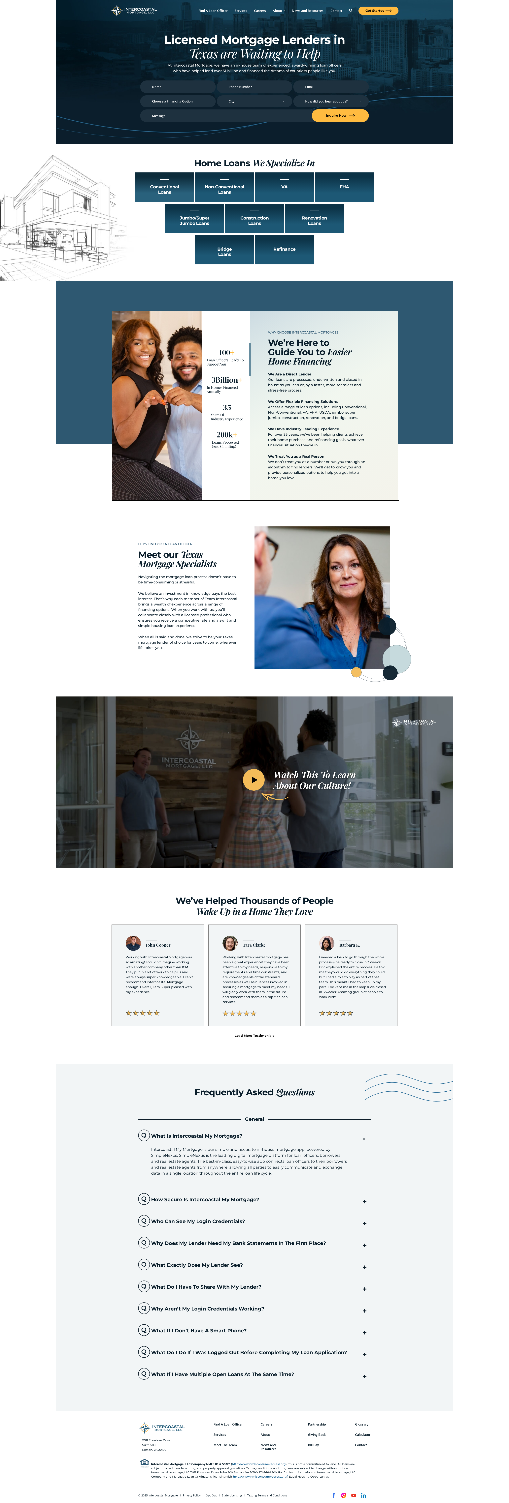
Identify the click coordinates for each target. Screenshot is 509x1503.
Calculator (362, 1434)
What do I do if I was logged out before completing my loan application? (249, 1352)
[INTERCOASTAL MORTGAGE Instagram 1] (343, 1495)
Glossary (361, 1424)
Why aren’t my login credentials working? (207, 1309)
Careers (260, 11)
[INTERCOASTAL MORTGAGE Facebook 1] (333, 1495)
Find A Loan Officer (213, 11)
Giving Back (317, 1434)
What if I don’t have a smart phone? (199, 1331)
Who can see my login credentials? (198, 1221)
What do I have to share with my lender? (206, 1287)
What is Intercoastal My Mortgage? (196, 1136)
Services (241, 11)
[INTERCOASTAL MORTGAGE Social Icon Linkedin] (363, 1495)
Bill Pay (313, 1445)
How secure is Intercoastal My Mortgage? (205, 1199)
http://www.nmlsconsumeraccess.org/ (260, 1476)
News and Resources (307, 11)
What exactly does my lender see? (197, 1265)
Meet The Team (225, 1445)
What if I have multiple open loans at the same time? (222, 1374)
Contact (336, 11)
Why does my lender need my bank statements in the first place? (238, 1243)
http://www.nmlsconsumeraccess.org (259, 1464)
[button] (254, 1035)
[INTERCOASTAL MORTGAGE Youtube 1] (353, 1495)
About (277, 11)
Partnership (317, 1424)
